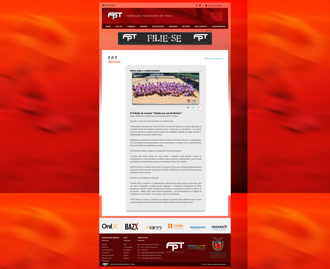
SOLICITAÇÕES (158, 26)
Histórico (105, 247)
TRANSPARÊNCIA (218, 26)
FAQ (125, 244)
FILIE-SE (119, 26)
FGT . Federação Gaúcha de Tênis (149, 258)
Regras (104, 244)
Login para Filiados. (215, 6)
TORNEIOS (131, 26)
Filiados (126, 252)
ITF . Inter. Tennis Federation (147, 247)
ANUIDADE (173, 26)
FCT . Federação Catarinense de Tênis (150, 252)
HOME (108, 26)
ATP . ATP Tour (142, 250)
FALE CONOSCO (201, 26)
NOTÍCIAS (186, 26)
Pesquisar (110, 5)
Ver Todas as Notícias (215, 58)
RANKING (143, 26)
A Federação (128, 247)
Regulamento (107, 258)
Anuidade (126, 250)
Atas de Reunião (108, 255)
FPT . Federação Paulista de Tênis (149, 255)
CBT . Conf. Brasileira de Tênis (148, 244)
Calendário (106, 261)
